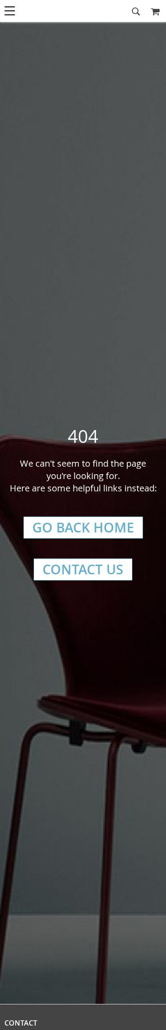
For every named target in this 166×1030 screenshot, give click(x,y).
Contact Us (83, 569)
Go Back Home (83, 527)
